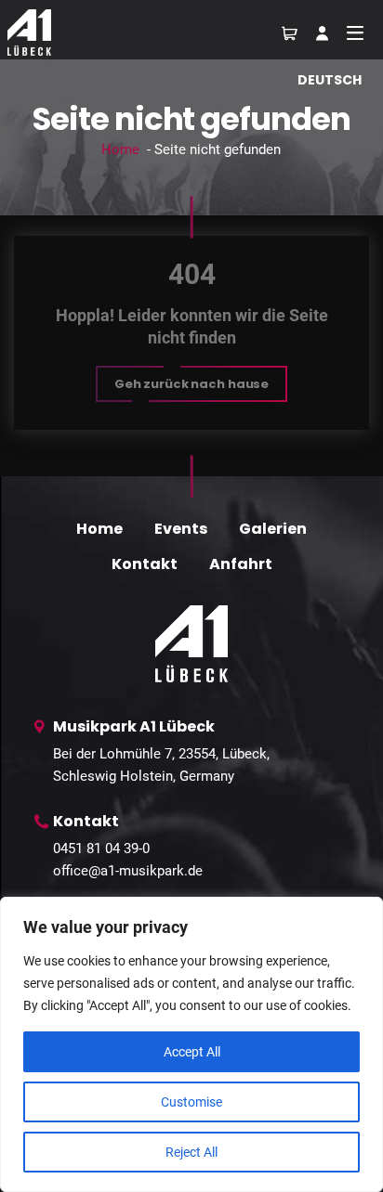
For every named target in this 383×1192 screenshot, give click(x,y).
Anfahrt (240, 564)
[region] (191, 1044)
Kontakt (145, 564)
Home (120, 149)
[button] (191, 384)
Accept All (192, 1051)
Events (180, 528)
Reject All (191, 1152)
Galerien (273, 528)
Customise (191, 1102)
